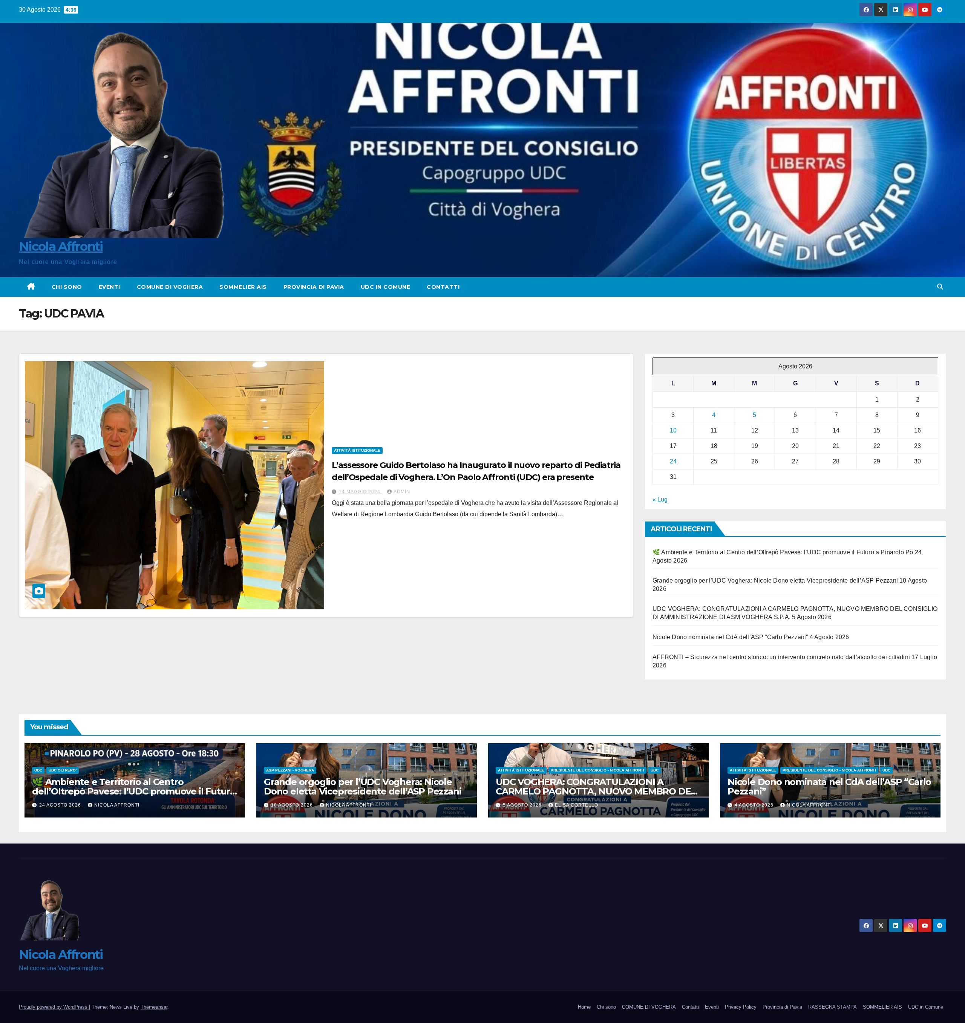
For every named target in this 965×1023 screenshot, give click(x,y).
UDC (38, 770)
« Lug (660, 500)
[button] (940, 287)
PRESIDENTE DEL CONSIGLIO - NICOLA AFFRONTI (597, 770)
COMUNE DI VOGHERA (170, 287)
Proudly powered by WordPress (54, 1007)
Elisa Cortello (576, 805)
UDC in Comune (386, 287)
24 (673, 462)
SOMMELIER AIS (243, 287)
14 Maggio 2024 (360, 491)
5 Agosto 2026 (523, 805)
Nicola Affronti (61, 246)
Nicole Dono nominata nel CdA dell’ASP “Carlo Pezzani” (730, 637)
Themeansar (154, 1007)
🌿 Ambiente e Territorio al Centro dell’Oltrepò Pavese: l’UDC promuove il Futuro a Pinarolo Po (783, 552)
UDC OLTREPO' (63, 770)
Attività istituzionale (357, 450)
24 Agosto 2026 (61, 805)
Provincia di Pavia (313, 287)
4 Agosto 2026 (755, 805)
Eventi (109, 287)
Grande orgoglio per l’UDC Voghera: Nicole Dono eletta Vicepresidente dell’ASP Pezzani (775, 581)
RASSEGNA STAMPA (832, 1007)
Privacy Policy (741, 1007)
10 (673, 431)
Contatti (443, 287)
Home (584, 1007)
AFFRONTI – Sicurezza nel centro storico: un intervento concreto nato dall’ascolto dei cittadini (781, 657)
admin (402, 491)
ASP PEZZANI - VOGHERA (290, 770)
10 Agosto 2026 (292, 805)
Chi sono (67, 287)
